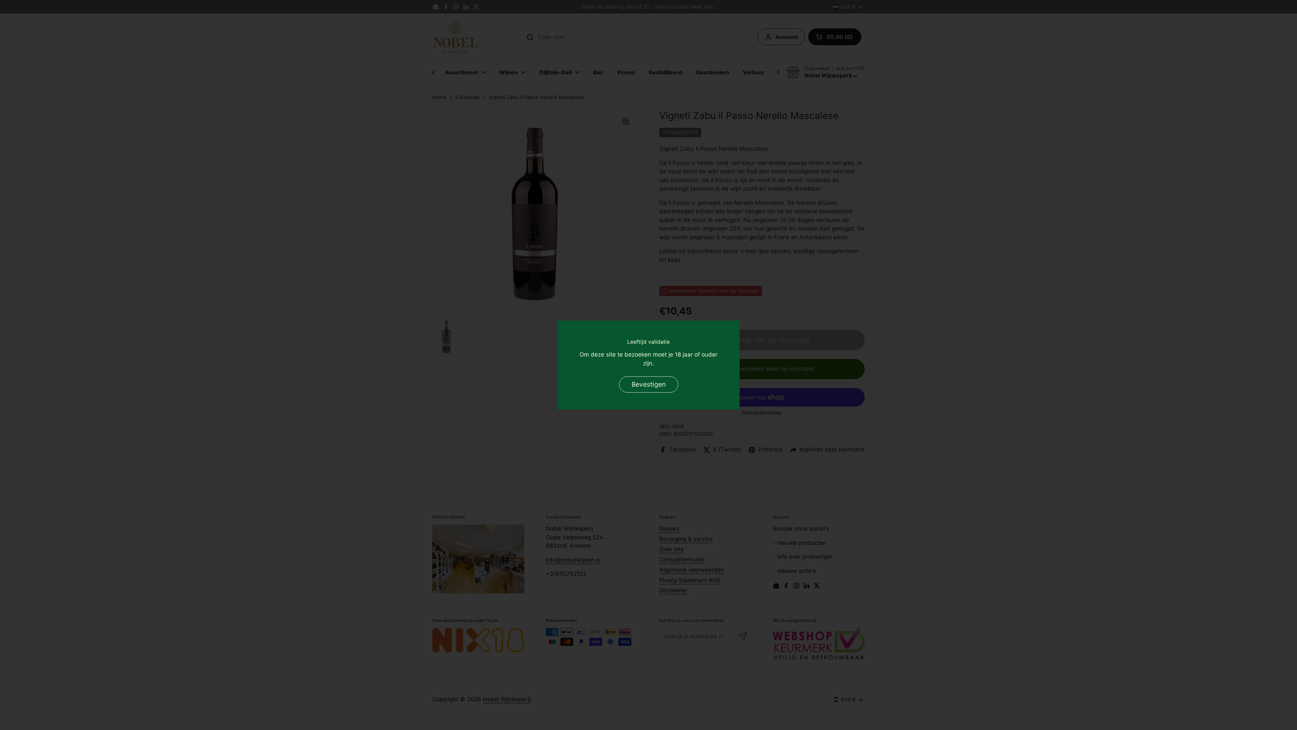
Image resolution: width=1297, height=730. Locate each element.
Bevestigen (649, 384)
